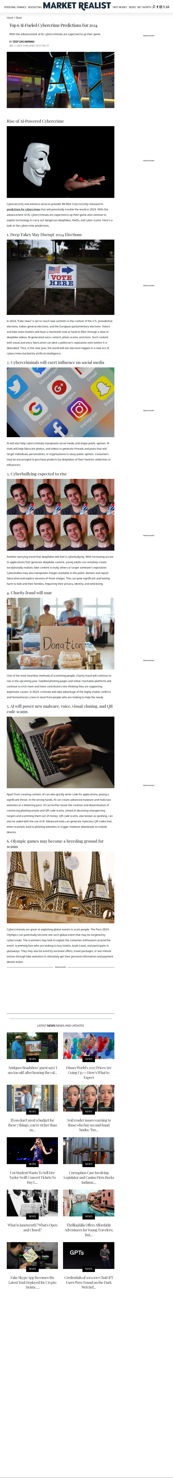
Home (10, 17)
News (132, 7)
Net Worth (144, 7)
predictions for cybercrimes (23, 209)
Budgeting (35, 7)
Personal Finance (15, 7)
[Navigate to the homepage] (77, 6)
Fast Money (120, 7)
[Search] (153, 6)
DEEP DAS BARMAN (23, 41)
